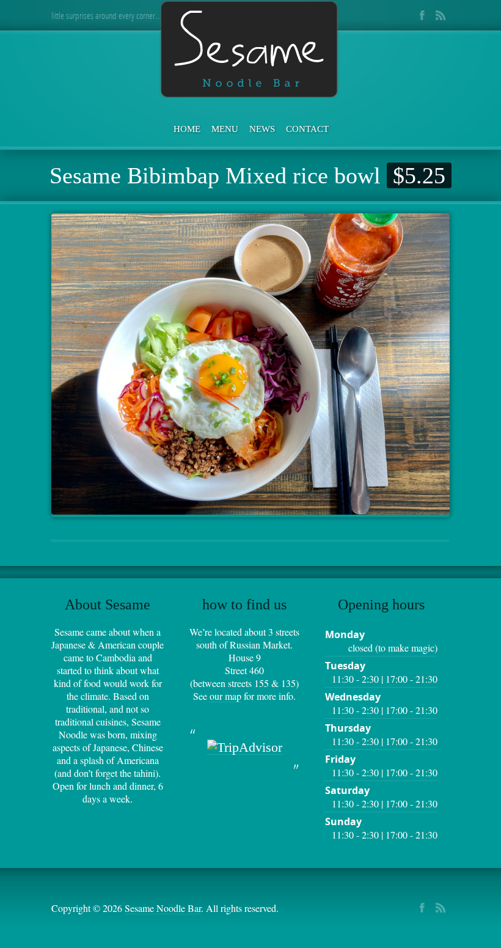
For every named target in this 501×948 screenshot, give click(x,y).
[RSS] (440, 15)
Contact (307, 129)
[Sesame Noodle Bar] (250, 50)
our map (225, 695)
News (262, 129)
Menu (224, 129)
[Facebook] (422, 15)
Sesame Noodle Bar (163, 908)
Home (187, 129)
